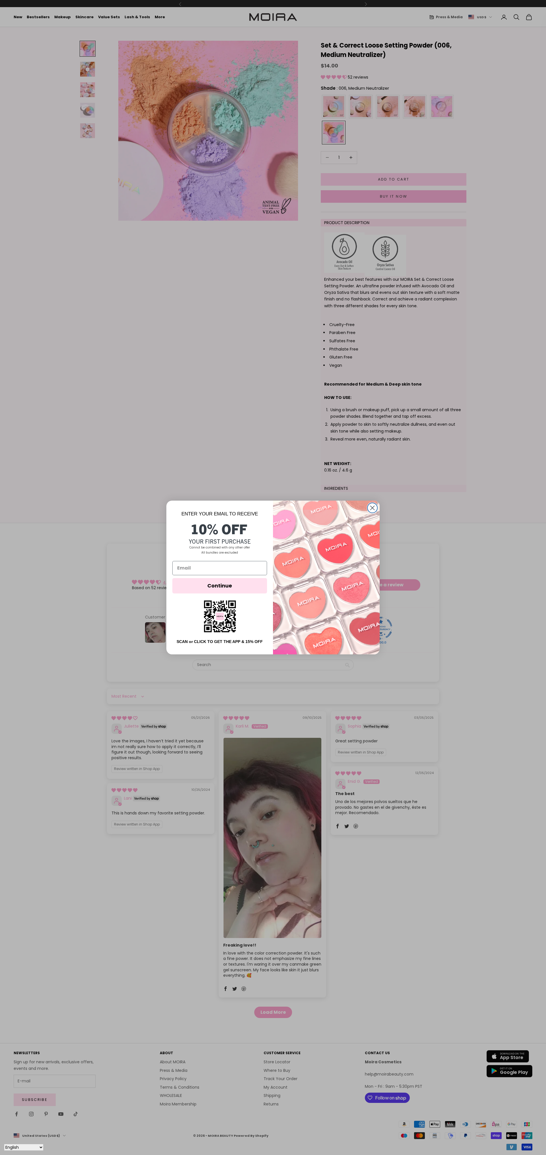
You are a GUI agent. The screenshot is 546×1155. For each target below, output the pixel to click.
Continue (219, 585)
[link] (220, 616)
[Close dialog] (372, 508)
